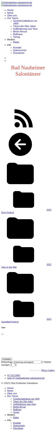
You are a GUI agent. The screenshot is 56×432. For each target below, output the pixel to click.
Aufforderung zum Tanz (25, 29)
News (10, 13)
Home (10, 10)
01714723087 (13, 375)
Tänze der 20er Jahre (24, 26)
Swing (16, 37)
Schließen (6, 359)
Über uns (12, 15)
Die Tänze (12, 18)
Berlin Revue (20, 31)
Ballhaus (18, 34)
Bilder (16, 42)
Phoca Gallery (48, 370)
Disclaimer (18, 53)
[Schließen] (2, 334)
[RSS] (23, 128)
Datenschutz (19, 50)
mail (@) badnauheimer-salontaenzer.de (26, 378)
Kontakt (17, 47)
